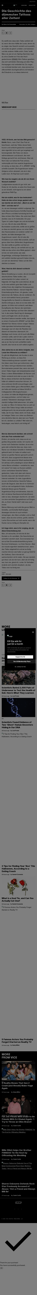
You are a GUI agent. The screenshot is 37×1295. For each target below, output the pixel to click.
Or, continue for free (20, 666)
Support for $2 (20, 657)
